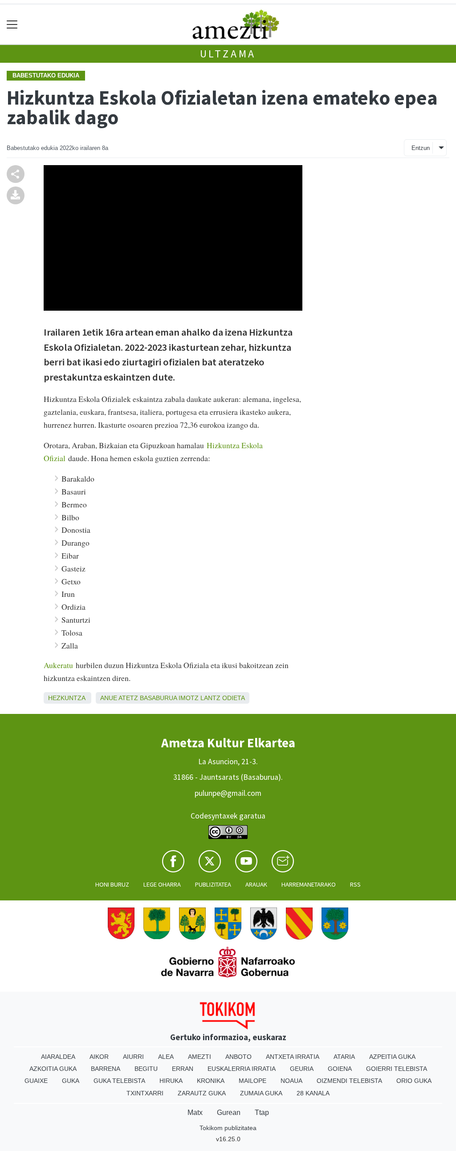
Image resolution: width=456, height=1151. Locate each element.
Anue (108, 697)
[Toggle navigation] (12, 24)
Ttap (262, 1112)
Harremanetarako (308, 884)
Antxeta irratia (292, 1056)
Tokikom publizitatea (228, 1127)
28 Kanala (313, 1093)
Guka (70, 1080)
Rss (355, 884)
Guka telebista (119, 1080)
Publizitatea (213, 884)
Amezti (199, 1056)
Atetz (128, 697)
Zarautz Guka (202, 1093)
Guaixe (36, 1080)
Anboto (238, 1056)
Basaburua (158, 697)
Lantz (210, 697)
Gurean (228, 1112)
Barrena (105, 1068)
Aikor (99, 1056)
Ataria (344, 1056)
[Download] (15, 194)
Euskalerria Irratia (242, 1068)
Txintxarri (144, 1093)
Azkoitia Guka (53, 1068)
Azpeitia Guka (392, 1056)
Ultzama (228, 54)
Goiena (340, 1068)
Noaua (291, 1080)
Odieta (233, 697)
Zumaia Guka (261, 1093)
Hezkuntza (66, 697)
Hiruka (171, 1080)
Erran (182, 1068)
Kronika (210, 1080)
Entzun (420, 148)
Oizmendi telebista (349, 1080)
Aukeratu (58, 665)
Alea (166, 1056)
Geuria (302, 1068)
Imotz (189, 697)
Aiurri (133, 1056)
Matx (195, 1112)
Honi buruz (112, 884)
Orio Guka (414, 1080)
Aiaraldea (58, 1056)
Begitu (146, 1068)
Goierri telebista (396, 1068)
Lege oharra (162, 884)
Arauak (256, 884)
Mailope (252, 1080)
